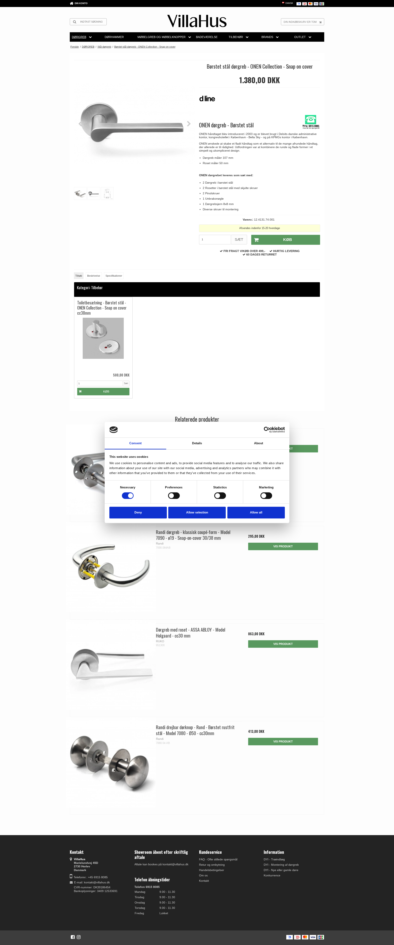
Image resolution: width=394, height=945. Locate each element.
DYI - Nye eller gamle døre (281, 870)
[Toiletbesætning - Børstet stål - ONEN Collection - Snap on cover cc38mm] (103, 344)
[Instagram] (79, 937)
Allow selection (197, 512)
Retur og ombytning (212, 864)
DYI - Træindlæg (274, 859)
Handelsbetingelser (211, 870)
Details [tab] (197, 443)
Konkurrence (272, 875)
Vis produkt (283, 546)
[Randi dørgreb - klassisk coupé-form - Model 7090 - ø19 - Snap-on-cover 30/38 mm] (111, 567)
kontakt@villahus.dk (97, 882)
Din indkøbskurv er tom (300, 22)
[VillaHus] (197, 21)
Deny (138, 512)
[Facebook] (73, 937)
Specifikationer (113, 275)
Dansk (289, 3)
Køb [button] (287, 239)
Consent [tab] (135, 443)
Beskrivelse (93, 275)
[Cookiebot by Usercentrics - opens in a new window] (267, 430)
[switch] (174, 495)
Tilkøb (78, 275)
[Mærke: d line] (209, 100)
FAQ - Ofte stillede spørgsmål (218, 859)
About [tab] (258, 443)
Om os (203, 875)
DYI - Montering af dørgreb (281, 864)
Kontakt (204, 880)
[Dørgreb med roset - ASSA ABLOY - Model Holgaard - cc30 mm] (111, 665)
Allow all (256, 512)
